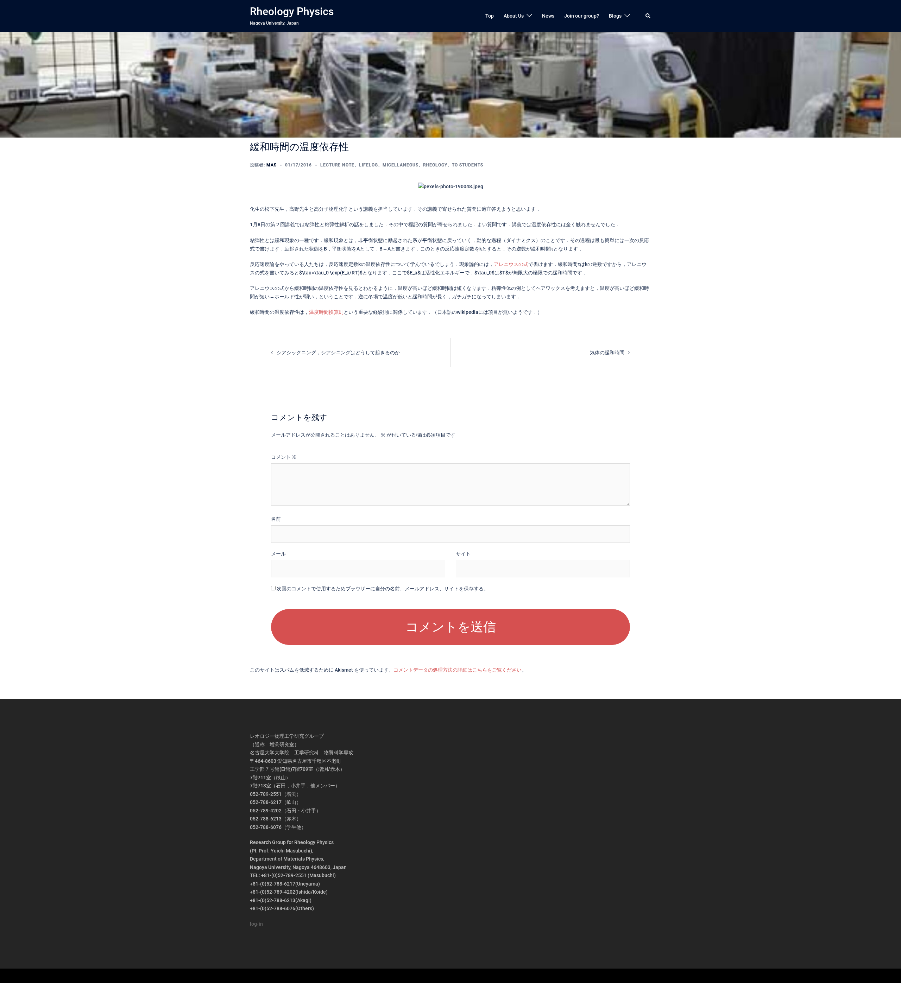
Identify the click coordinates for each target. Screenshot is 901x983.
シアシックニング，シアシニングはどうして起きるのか (338, 352)
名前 (276, 519)
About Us (514, 16)
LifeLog (368, 165)
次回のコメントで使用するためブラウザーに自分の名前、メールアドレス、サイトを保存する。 (383, 588)
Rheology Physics (292, 11)
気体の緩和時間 (607, 352)
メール (278, 554)
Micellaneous (400, 165)
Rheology (435, 165)
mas (271, 165)
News (548, 16)
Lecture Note (337, 165)
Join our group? (581, 16)
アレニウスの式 (511, 264)
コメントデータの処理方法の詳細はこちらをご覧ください (457, 670)
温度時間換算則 (326, 312)
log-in (256, 924)
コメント (284, 457)
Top (489, 16)
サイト (463, 554)
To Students (467, 165)
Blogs (615, 16)
